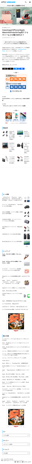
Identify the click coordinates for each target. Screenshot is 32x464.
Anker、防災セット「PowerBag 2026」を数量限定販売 (15, 363)
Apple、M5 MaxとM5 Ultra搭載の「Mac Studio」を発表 (15, 376)
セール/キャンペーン (6, 27)
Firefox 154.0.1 (5, 360)
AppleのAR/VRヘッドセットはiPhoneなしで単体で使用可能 (16, 98)
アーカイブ (12, 460)
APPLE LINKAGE (9, 459)
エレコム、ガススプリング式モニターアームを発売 (14, 357)
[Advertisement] (16, 180)
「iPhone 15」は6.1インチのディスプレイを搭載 (13, 104)
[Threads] (10, 69)
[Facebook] (22, 69)
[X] (5, 69)
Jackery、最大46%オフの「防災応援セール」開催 (14, 379)
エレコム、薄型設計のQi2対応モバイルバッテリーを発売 (15, 351)
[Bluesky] (16, 69)
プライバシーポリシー (19, 460)
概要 (2, 460)
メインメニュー (30, 2)
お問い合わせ (6, 460)
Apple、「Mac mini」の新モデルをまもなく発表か (14, 386)
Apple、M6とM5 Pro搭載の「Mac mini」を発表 (13, 374)
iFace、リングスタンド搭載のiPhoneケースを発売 (14, 405)
